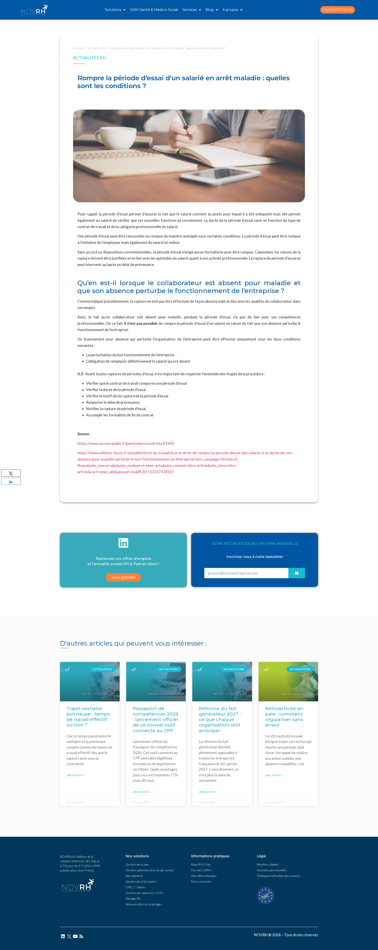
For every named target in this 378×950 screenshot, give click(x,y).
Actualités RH (96, 48)
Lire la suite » (75, 775)
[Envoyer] (296, 573)
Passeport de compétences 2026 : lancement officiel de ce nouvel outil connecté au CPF (155, 719)
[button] (337, 10)
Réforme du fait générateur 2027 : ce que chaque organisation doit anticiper (220, 719)
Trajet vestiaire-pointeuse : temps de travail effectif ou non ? (88, 717)
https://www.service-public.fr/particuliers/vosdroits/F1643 (125, 443)
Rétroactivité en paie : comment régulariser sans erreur (284, 717)
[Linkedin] (63, 936)
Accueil (78, 48)
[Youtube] (75, 936)
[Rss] (81, 936)
